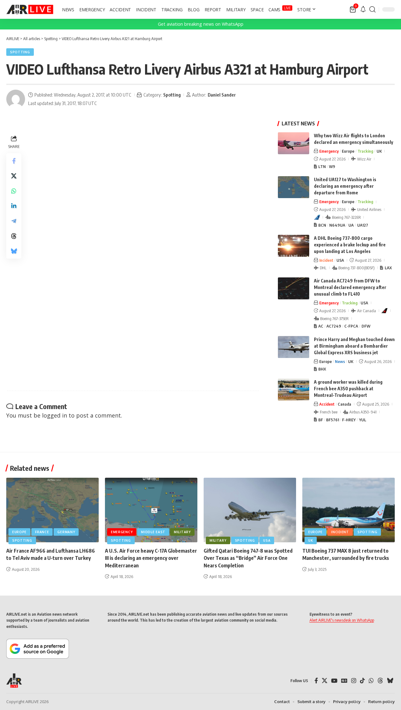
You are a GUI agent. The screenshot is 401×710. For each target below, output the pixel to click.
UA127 (362, 225)
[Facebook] (316, 681)
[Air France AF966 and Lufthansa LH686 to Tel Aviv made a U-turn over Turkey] (52, 510)
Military (182, 532)
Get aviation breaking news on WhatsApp (200, 24)
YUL (362, 419)
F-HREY (349, 419)
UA (351, 225)
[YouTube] (334, 681)
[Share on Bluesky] (13, 251)
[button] (372, 9)
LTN (322, 166)
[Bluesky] (390, 681)
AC (320, 326)
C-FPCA (351, 326)
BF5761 (332, 419)
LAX (388, 267)
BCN (322, 225)
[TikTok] (362, 681)
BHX (322, 368)
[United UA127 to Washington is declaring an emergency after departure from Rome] (293, 187)
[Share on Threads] (13, 236)
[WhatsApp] (371, 681)
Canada (344, 404)
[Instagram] (354, 681)
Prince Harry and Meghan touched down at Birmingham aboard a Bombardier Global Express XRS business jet (354, 346)
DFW (366, 326)
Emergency (329, 151)
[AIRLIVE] (29, 9)
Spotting (20, 52)
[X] (324, 681)
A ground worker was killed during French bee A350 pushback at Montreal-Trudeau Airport (348, 388)
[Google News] (344, 681)
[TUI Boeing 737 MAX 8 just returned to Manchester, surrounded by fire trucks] (348, 510)
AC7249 (333, 326)
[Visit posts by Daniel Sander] (15, 99)
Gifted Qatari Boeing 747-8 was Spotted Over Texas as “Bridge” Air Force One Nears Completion (248, 558)
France (42, 532)
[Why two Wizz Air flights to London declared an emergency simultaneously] (293, 143)
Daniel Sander (222, 94)
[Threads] (380, 681)
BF (320, 419)
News (340, 361)
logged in (54, 415)
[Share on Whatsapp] (13, 190)
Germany (66, 532)
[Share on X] (13, 175)
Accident (327, 404)
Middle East (153, 532)
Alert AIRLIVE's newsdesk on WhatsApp (342, 620)
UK (379, 151)
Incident (326, 260)
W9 (332, 166)
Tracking (365, 151)
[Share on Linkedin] (13, 205)
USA (340, 260)
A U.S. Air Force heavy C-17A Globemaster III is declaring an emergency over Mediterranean (151, 558)
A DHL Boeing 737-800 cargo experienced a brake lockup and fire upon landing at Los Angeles (350, 244)
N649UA (337, 225)
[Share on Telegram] (13, 221)
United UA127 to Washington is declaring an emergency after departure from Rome (345, 186)
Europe (348, 151)
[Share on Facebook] (13, 160)
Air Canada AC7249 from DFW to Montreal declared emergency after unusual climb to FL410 (350, 287)
